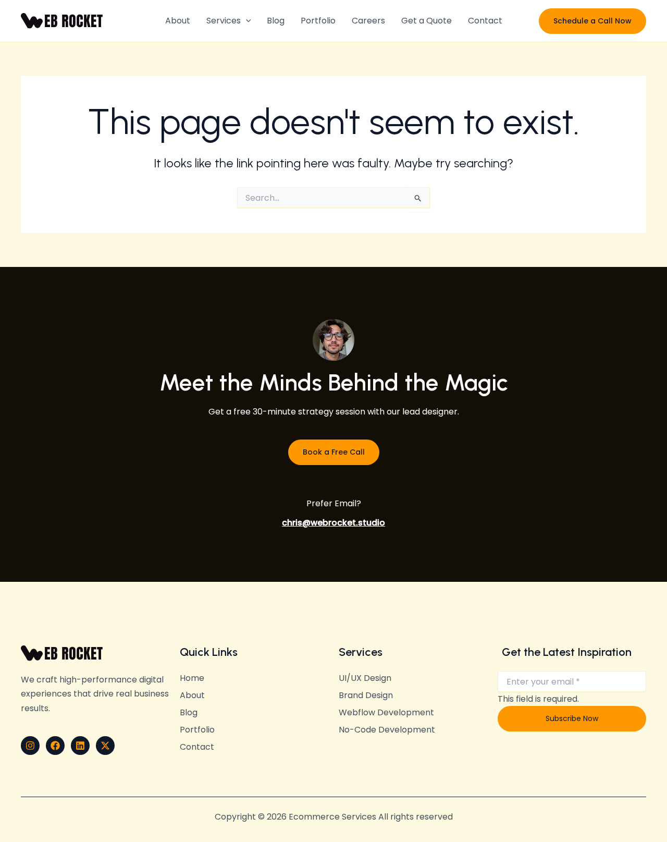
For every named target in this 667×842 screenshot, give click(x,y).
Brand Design (366, 695)
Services (223, 21)
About (177, 21)
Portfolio (318, 21)
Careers (368, 21)
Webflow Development (386, 713)
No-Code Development (387, 730)
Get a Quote (426, 21)
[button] (246, 21)
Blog (276, 21)
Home (192, 678)
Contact (485, 21)
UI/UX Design (365, 678)
